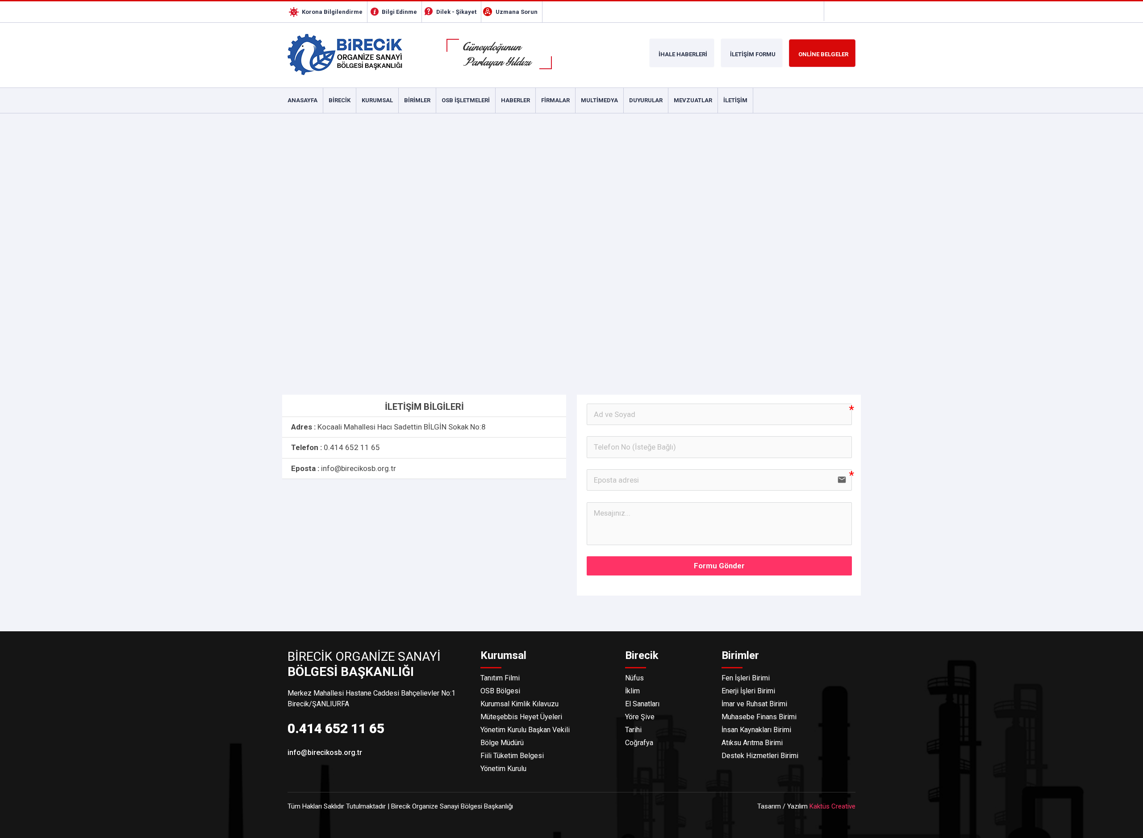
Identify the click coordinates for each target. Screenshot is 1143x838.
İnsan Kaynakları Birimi (756, 729)
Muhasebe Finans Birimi (759, 717)
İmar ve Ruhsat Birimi (754, 704)
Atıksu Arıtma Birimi (752, 742)
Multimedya (599, 100)
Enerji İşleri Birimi (748, 691)
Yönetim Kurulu (503, 768)
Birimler (417, 100)
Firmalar (555, 100)
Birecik (339, 100)
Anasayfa (302, 100)
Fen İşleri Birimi (746, 678)
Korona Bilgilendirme (332, 11)
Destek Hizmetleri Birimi (760, 755)
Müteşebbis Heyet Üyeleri (521, 717)
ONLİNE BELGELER (823, 54)
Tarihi (633, 729)
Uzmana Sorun (517, 11)
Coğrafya (639, 742)
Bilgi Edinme (399, 11)
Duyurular (646, 100)
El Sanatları (642, 704)
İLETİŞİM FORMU (753, 54)
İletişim (735, 100)
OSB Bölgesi (500, 691)
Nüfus (634, 678)
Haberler (515, 100)
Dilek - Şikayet (456, 11)
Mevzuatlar (693, 100)
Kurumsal (377, 100)
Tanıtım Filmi (500, 678)
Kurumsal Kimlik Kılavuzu (519, 704)
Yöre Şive (640, 717)
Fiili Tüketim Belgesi (512, 755)
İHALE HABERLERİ (683, 54)
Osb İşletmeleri (466, 100)
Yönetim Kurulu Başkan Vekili (525, 729)
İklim (632, 691)
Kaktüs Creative (832, 806)
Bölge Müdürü (502, 742)
